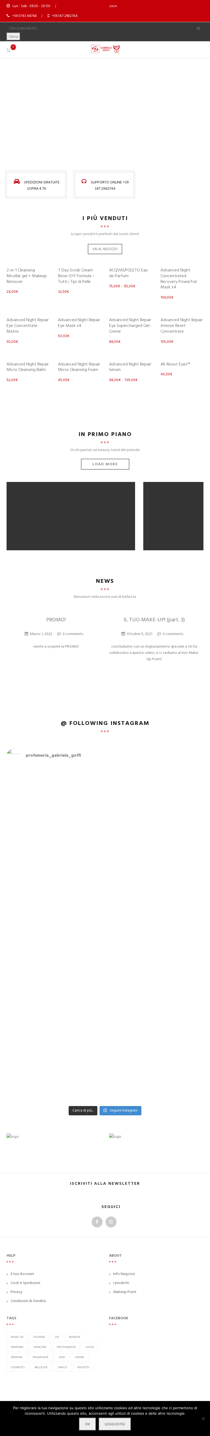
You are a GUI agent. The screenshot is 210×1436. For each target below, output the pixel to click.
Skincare (39, 1347)
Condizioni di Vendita (28, 1301)
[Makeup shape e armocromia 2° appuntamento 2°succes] (154, 884)
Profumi (16, 1357)
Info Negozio (124, 1274)
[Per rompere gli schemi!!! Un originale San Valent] (55, 1033)
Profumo (17, 1347)
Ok (87, 1424)
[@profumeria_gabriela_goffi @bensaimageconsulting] (55, 983)
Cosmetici (18, 1367)
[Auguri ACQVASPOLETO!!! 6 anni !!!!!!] (154, 1098)
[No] (203, 1418)
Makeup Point (124, 1292)
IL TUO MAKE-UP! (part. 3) (154, 619)
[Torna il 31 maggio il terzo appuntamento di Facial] (154, 781)
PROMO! (56, 619)
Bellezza (41, 1367)
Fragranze (40, 1357)
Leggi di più (115, 1424)
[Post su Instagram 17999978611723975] (55, 772)
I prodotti (121, 1283)
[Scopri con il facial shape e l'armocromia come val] (154, 999)
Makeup (74, 1337)
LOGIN (113, 6)
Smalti (62, 1367)
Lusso (90, 1347)
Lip (57, 1337)
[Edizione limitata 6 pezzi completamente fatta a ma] (154, 812)
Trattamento (66, 1347)
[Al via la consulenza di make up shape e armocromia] (154, 955)
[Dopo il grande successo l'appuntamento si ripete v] (154, 921)
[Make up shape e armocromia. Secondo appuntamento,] (55, 924)
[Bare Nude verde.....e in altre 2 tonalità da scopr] (55, 868)
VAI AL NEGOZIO (105, 249)
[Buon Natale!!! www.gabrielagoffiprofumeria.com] (55, 1098)
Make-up (17, 1337)
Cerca (13, 36)
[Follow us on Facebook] (97, 1221)
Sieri (62, 1357)
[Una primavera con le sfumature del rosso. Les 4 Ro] (55, 961)
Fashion (39, 1337)
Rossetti (83, 1367)
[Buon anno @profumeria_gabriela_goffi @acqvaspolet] (55, 1064)
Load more (105, 464)
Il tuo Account (22, 1274)
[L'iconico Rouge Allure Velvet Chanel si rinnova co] (154, 1036)
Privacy (16, 1292)
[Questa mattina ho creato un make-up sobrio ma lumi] (154, 1073)
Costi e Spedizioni (25, 1283)
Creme (79, 1357)
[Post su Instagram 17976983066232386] (55, 800)
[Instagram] (111, 1221)
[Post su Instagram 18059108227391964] (154, 834)
